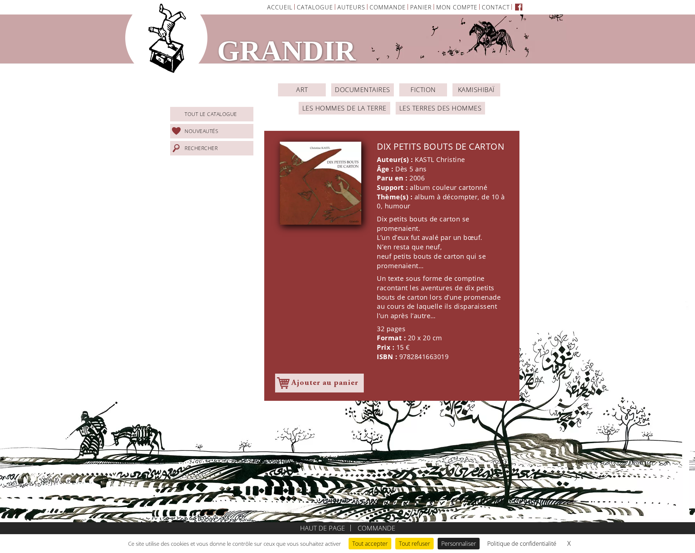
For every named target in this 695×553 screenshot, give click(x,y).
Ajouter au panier (324, 383)
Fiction (423, 89)
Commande (388, 7)
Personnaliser (458, 544)
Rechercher (201, 148)
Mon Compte (456, 7)
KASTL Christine (440, 159)
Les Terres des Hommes (440, 108)
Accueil (279, 7)
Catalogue (315, 7)
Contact (496, 7)
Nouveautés (201, 131)
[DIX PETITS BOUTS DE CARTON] (320, 183)
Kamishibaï (476, 89)
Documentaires (362, 89)
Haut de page (322, 528)
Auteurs (351, 7)
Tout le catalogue (211, 114)
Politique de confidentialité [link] (521, 544)
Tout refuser (414, 544)
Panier (421, 7)
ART (302, 89)
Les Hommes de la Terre (344, 108)
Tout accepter (370, 544)
